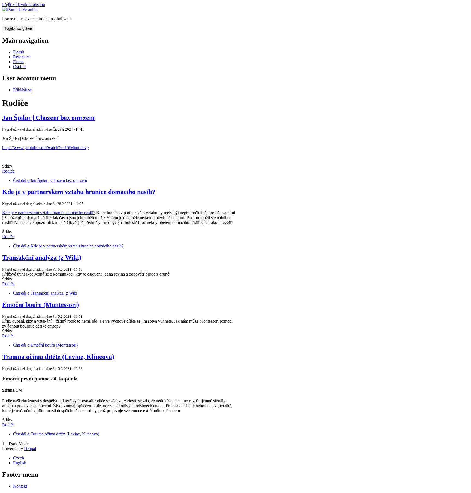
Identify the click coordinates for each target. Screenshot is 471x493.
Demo (18, 61)
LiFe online (28, 9)
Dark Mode (19, 443)
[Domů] (10, 9)
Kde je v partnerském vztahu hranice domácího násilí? (48, 212)
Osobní (19, 66)
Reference (22, 57)
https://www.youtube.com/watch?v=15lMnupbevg (45, 147)
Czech (18, 458)
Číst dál (50, 180)
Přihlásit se (22, 89)
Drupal (30, 448)
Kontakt (20, 486)
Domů (18, 52)
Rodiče (8, 171)
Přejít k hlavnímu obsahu (23, 4)
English (19, 463)
